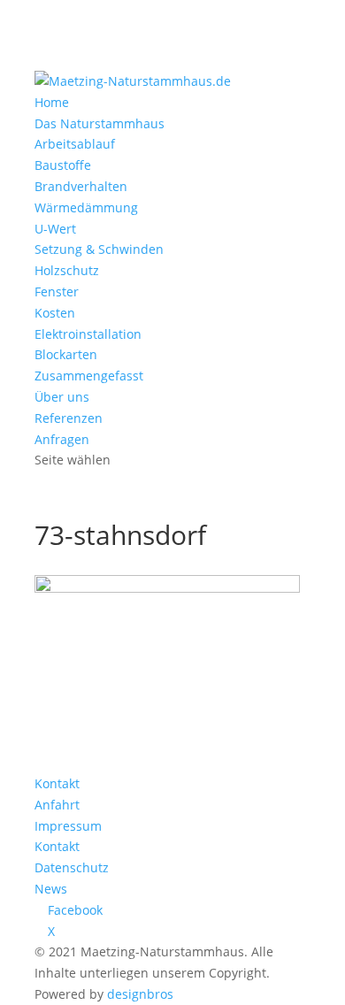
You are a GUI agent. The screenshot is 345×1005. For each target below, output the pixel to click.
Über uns (61, 396)
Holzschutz (66, 270)
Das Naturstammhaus (99, 123)
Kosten (54, 312)
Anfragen (61, 439)
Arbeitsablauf (74, 143)
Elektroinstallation (88, 334)
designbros (140, 994)
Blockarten (65, 354)
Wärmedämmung (86, 207)
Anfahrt (57, 804)
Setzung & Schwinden (99, 249)
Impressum (68, 825)
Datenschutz (71, 867)
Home (51, 102)
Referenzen (68, 418)
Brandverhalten (80, 186)
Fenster (56, 291)
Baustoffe (62, 165)
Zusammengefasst (88, 375)
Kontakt (57, 783)
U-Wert (55, 228)
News (50, 888)
